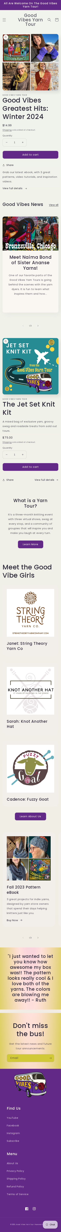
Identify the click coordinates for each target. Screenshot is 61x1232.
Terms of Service (18, 1194)
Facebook (13, 1125)
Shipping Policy (16, 1178)
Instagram (13, 1133)
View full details (13, 188)
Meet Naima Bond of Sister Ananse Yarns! (30, 262)
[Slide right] (38, 325)
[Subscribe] (50, 1058)
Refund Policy (15, 1186)
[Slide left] (23, 325)
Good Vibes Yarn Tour (25, 1224)
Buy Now (12, 920)
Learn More (30, 544)
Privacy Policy (15, 1171)
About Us (12, 1163)
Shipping (7, 130)
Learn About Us (30, 816)
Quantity (7, 135)
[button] (4, 20)
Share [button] (10, 165)
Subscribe (13, 1141)
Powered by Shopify (43, 1224)
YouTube (12, 1118)
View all (53, 205)
